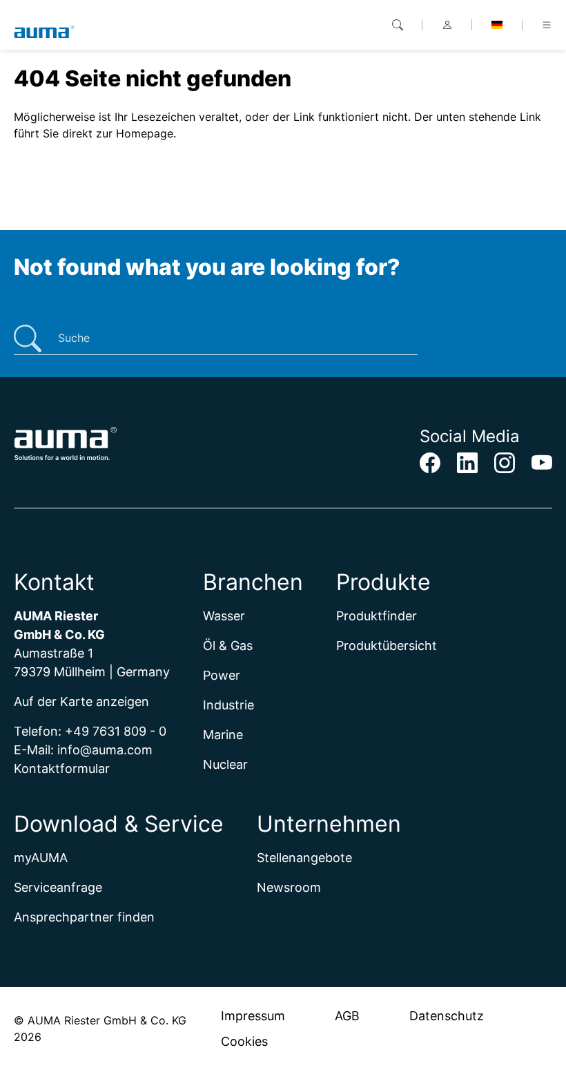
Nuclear (225, 764)
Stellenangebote (304, 857)
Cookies (244, 1041)
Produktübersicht (386, 645)
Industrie (228, 705)
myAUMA (41, 857)
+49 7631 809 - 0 (115, 731)
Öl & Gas (228, 645)
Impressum (253, 1016)
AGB (347, 1016)
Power (221, 675)
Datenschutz (446, 1016)
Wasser (224, 616)
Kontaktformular (62, 768)
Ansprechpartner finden (84, 917)
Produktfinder (376, 616)
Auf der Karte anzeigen (81, 701)
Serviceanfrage (58, 887)
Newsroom (289, 887)
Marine (223, 734)
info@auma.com (105, 750)
